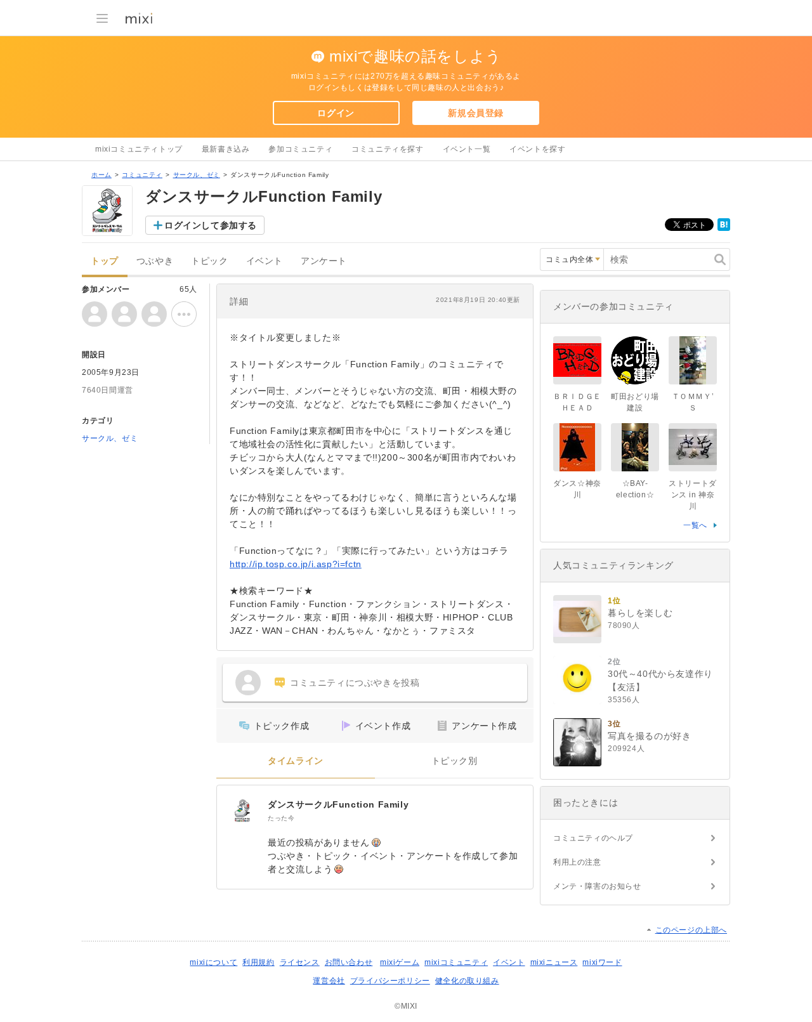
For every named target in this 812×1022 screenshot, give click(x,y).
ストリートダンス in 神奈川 (693, 495)
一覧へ (695, 525)
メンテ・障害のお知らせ (597, 886)
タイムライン (296, 761)
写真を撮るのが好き (649, 736)
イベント (264, 261)
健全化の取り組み (467, 980)
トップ (105, 261)
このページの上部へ (691, 930)
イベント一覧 (467, 149)
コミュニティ (142, 174)
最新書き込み (226, 149)
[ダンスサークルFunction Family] (242, 810)
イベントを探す (537, 149)
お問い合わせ (349, 962)
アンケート (324, 261)
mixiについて (213, 962)
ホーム (101, 174)
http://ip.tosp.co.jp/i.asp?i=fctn (296, 564)
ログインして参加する (210, 225)
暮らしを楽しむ (640, 613)
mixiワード (602, 962)
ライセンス (300, 962)
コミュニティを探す (387, 149)
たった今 (281, 818)
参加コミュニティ (300, 149)
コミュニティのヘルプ (593, 838)
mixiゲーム (399, 962)
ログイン (335, 113)
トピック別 (454, 761)
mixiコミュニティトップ (139, 149)
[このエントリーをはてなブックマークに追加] (723, 228)
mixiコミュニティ (456, 962)
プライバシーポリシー (390, 980)
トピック (209, 261)
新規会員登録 (476, 113)
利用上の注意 (577, 862)
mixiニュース (554, 962)
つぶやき (154, 261)
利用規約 (258, 962)
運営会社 (328, 980)
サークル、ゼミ (196, 174)
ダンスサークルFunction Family (338, 804)
